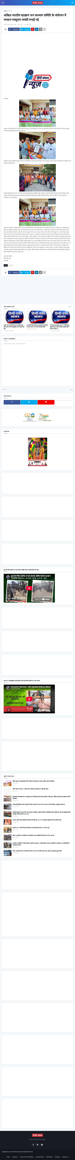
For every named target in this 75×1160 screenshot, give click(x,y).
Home (8, 1157)
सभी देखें (69, 306)
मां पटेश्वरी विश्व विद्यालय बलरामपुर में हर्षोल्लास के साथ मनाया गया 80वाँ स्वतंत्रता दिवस (37, 326)
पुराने (71, 389)
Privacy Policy (40, 1157)
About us (15, 1157)
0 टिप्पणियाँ (28, 24)
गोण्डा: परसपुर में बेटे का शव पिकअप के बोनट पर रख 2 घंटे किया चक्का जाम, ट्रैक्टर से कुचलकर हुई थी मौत (37, 851)
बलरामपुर (10, 11)
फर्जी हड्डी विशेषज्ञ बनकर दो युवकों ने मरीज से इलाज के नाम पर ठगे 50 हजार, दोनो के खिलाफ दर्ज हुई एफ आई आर (39, 804)
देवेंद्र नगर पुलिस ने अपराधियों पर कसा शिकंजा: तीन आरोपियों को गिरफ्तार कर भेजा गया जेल (33, 835)
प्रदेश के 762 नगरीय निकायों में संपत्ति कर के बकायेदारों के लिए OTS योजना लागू (31, 827)
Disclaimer (49, 1157)
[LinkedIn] (36, 29)
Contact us (65, 1157)
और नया (4, 389)
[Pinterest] (32, 29)
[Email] (40, 29)
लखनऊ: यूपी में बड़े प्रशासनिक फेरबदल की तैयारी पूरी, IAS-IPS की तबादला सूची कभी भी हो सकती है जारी (37, 820)
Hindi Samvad (17, 1152)
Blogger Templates (37, 1153)
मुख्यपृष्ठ (5, 11)
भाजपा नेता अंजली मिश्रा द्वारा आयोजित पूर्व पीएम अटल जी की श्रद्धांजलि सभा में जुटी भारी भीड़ (14, 326)
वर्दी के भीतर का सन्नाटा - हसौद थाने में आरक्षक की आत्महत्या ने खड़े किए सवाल (30, 789)
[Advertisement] (37, 48)
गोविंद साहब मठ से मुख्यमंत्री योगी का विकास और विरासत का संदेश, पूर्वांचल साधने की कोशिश (33, 781)
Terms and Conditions (27, 1157)
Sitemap (57, 1157)
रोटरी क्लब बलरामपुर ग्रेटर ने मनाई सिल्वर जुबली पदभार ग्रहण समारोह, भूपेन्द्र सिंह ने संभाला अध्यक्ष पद (59, 326)
